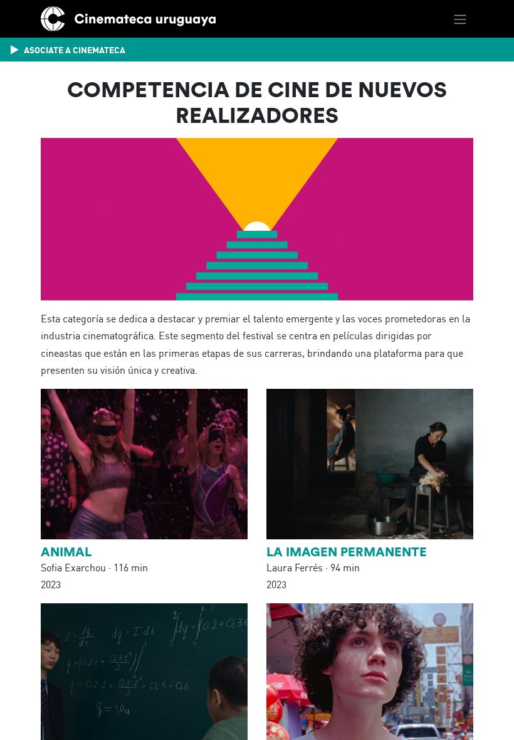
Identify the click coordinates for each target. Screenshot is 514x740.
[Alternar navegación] (460, 19)
